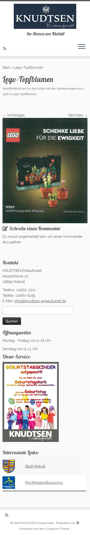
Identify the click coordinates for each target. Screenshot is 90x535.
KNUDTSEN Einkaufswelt (37, 523)
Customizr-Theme (57, 528)
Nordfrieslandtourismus (44, 483)
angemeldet (28, 237)
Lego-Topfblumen (23, 94)
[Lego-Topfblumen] (45, 170)
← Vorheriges (13, 115)
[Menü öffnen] (82, 47)
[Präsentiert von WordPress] (78, 522)
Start (6, 67)
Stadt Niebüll (35, 466)
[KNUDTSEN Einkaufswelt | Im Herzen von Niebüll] (45, 16)
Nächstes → (78, 115)
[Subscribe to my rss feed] (5, 48)
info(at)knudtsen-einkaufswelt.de (40, 301)
